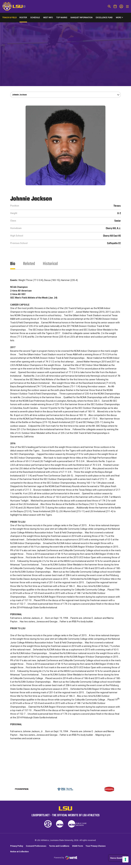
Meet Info (48, 17)
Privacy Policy (16, 846)
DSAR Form (77, 846)
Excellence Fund (104, 18)
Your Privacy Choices (96, 846)
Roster (23, 17)
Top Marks (61, 17)
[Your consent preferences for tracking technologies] (125, 859)
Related (29, 263)
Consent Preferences (36, 846)
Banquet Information (81, 18)
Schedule (35, 17)
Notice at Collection (19, 851)
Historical (50, 263)
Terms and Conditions (59, 846)
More (118, 17)
